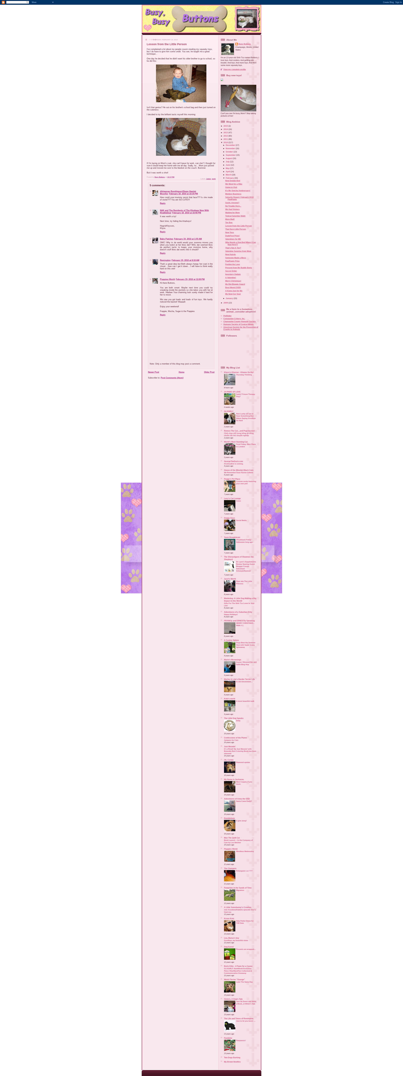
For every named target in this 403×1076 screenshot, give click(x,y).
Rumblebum (229, 818)
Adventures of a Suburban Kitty (238, 612)
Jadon (208, 179)
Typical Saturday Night (235, 216)
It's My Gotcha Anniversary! (237, 191)
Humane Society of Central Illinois (238, 324)
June (228, 165)
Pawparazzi (241, 1040)
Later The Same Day (244, 982)
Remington (165, 260)
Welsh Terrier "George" (234, 979)
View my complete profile (234, 69)
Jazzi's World (230, 579)
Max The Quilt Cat (232, 838)
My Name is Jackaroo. (234, 779)
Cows (238, 501)
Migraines (240, 890)
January (230, 298)
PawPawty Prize (232, 261)
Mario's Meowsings (232, 660)
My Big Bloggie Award (235, 284)
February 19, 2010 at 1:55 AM (188, 239)
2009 (226, 303)
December (231, 145)
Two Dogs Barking (232, 1057)
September (231, 155)
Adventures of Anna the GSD (237, 799)
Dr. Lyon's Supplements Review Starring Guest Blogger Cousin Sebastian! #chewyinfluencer (246, 566)
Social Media (241, 520)
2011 (226, 139)
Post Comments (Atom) (172, 378)
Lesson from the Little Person (238, 226)
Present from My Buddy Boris (238, 268)
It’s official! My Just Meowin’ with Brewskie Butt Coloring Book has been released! (240, 751)
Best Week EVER (233, 287)
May (228, 168)
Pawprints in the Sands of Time (238, 888)
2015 (226, 126)
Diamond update (243, 762)
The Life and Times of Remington (238, 1018)
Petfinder (227, 316)
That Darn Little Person (235, 229)
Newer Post (153, 372)
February (230, 178)
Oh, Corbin (228, 760)
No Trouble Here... (233, 206)
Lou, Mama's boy (231, 938)
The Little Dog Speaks (234, 718)
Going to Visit (231, 187)
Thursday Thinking (244, 375)
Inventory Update (233, 274)
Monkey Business (233, 194)
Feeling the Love (232, 264)
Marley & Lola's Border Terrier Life (239, 679)
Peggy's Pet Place (232, 479)
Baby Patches (166, 239)
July (228, 162)
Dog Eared (228, 947)
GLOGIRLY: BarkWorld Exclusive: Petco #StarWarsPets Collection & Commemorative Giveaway (238, 971)
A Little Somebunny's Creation (237, 907)
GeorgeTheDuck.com (233, 461)
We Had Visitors (232, 209)
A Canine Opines (231, 640)
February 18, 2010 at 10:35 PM (183, 194)
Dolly (238, 721)
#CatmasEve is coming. (233, 464)
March (229, 175)
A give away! (241, 821)
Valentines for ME (233, 239)
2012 (226, 136)
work (214, 179)
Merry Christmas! (233, 281)
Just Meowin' (230, 746)
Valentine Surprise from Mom (238, 251)
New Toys (229, 232)
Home (181, 372)
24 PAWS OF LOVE (232, 392)
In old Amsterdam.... (244, 682)
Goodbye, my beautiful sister (236, 940)
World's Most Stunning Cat (236, 442)
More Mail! (230, 219)
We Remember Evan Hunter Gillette (238, 473)
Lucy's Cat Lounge (232, 498)
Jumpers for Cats (231, 740)
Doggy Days (229, 518)
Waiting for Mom (232, 213)
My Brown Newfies (232, 1062)
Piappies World (167, 279)
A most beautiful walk (245, 701)
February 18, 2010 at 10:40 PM (186, 213)
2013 (226, 133)
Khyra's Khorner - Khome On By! (239, 372)
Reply (162, 203)
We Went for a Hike (233, 184)
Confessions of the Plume (235, 738)
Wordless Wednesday (245, 851)
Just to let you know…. (245, 1021)
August (229, 158)
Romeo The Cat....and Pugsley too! (239, 431)
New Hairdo (230, 254)
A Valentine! (230, 278)
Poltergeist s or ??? (244, 871)
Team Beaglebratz (232, 537)
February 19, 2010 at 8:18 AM (185, 260)
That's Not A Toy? (233, 248)
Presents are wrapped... (245, 949)
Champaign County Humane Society (239, 321)
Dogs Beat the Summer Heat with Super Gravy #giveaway (245, 645)
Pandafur (228, 1038)
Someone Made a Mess (235, 258)
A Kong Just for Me (233, 291)
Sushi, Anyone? (232, 203)
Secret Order (231, 271)
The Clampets (230, 868)
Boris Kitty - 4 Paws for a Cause (238, 966)
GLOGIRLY (228, 411)
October (229, 152)
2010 (226, 142)
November (231, 148)
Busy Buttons (244, 44)
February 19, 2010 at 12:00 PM (190, 279)
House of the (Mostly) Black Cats (238, 470)
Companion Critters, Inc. (234, 319)
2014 (226, 129)
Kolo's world (229, 699)
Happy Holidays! (231, 614)
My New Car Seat (233, 294)
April (228, 172)
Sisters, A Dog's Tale (233, 999)
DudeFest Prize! (232, 236)
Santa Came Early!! (244, 801)
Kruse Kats (229, 918)
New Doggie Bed (232, 181)
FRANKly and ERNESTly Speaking (239, 621)
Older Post (209, 372)
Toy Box (229, 222)
